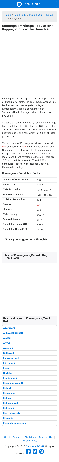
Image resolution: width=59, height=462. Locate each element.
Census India (31, 4)
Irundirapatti (10, 378)
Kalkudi (7, 388)
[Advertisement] (29, 65)
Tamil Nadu (20, 14)
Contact (17, 437)
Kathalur (8, 398)
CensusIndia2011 (35, 446)
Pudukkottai (35, 14)
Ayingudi (8, 347)
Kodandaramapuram (14, 423)
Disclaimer (30, 437)
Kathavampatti (11, 403)
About (7, 437)
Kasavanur (9, 393)
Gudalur (7, 373)
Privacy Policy (29, 440)
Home (7, 14)
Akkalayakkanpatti (13, 332)
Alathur (7, 337)
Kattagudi (8, 408)
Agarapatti (9, 327)
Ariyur (6, 342)
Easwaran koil (11, 358)
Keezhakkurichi (11, 413)
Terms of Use (46, 437)
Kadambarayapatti (13, 383)
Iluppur (49, 14)
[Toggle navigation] (53, 4)
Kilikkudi (8, 418)
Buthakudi (8, 353)
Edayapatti (9, 363)
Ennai (6, 368)
